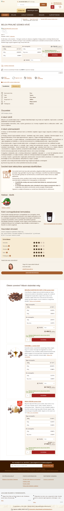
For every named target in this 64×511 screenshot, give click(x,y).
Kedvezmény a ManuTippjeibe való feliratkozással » (40, 509)
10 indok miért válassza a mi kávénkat (31, 479)
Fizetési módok (26, 483)
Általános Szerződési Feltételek (10, 479)
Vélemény (15, 86)
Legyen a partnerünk (48, 479)
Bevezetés (25, 19)
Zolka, (34, 502)
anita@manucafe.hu (28, 269)
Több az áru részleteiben (35, 301)
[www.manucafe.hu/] (10, 1)
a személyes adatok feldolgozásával (49, 470)
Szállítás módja (26, 481)
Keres (43, 4)
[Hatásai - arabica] (6, 198)
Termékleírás (5, 86)
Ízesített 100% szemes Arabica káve (11, 82)
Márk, (2, 500)
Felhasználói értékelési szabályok (30, 486)
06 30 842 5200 (26, 266)
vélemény (12, 36)
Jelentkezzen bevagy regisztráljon (57, 3)
